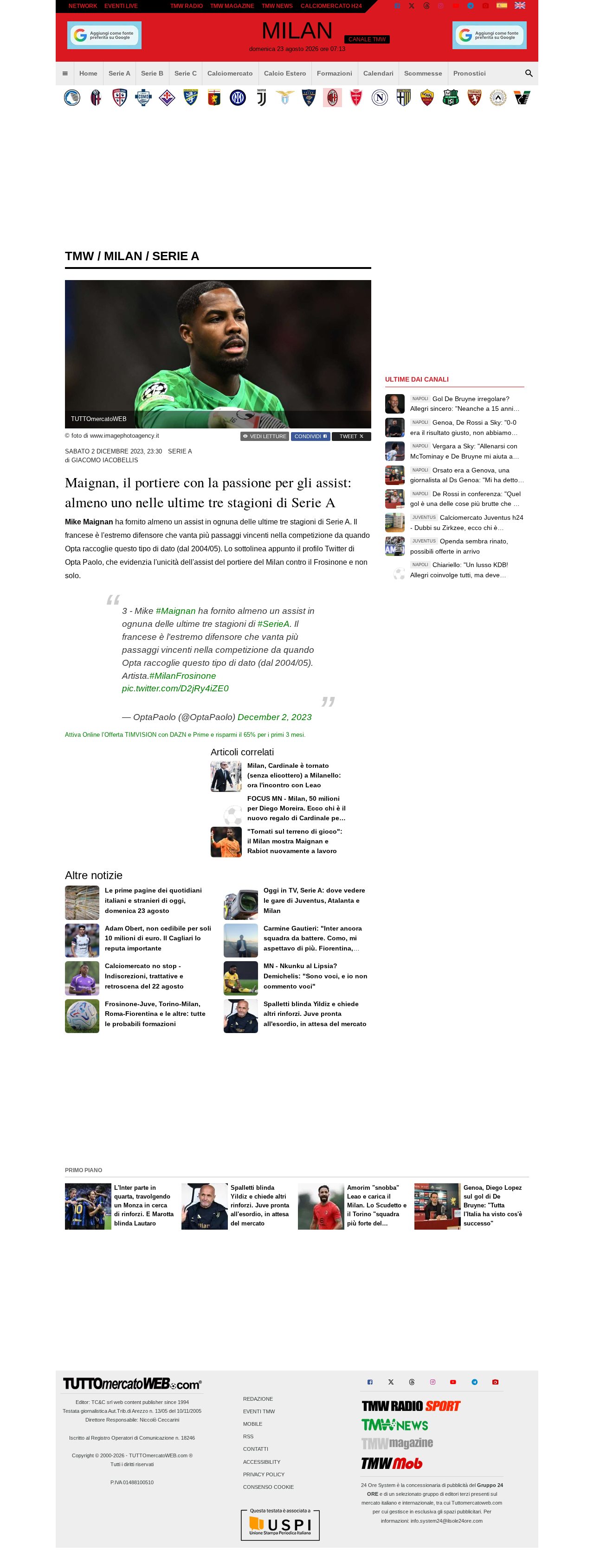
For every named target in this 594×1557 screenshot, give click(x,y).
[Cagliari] (119, 97)
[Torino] (474, 97)
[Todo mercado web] (502, 6)
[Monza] (356, 97)
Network (83, 6)
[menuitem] (65, 74)
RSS (248, 1437)
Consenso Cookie (268, 1487)
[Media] (485, 6)
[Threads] (426, 6)
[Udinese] (498, 97)
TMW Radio (186, 6)
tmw (79, 255)
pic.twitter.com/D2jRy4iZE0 (175, 688)
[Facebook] (397, 6)
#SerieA (274, 624)
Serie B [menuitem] (152, 73)
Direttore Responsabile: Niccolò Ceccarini (132, 1420)
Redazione (258, 1399)
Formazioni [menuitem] (334, 73)
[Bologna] (95, 97)
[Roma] (427, 97)
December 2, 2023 (275, 717)
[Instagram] (441, 6)
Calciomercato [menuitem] (230, 73)
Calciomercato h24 (331, 6)
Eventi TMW (259, 1411)
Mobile (252, 1424)
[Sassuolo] (450, 97)
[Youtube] (455, 6)
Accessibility (261, 1462)
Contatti (255, 1449)
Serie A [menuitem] (119, 73)
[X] (412, 6)
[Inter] (237, 97)
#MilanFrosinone (182, 676)
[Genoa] (214, 97)
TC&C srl (101, 1402)
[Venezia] (521, 97)
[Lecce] (308, 97)
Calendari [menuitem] (378, 73)
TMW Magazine (232, 6)
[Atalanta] (72, 97)
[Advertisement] (297, 1099)
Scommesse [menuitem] (423, 73)
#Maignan (176, 611)
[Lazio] (285, 97)
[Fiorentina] (166, 97)
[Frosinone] (190, 97)
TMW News (277, 6)
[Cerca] (529, 74)
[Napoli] (379, 97)
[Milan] (332, 97)
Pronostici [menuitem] (469, 73)
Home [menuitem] (88, 73)
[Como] (143, 97)
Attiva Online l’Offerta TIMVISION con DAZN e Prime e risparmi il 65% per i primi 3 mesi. (185, 734)
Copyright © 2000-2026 (98, 1455)
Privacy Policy (263, 1474)
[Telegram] (470, 6)
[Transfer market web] (520, 6)
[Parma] (403, 97)
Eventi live (121, 6)
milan (123, 255)
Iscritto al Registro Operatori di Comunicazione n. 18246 (132, 1438)
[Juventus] (261, 97)
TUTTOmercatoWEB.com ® (161, 1455)
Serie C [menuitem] (185, 73)
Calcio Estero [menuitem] (285, 73)
